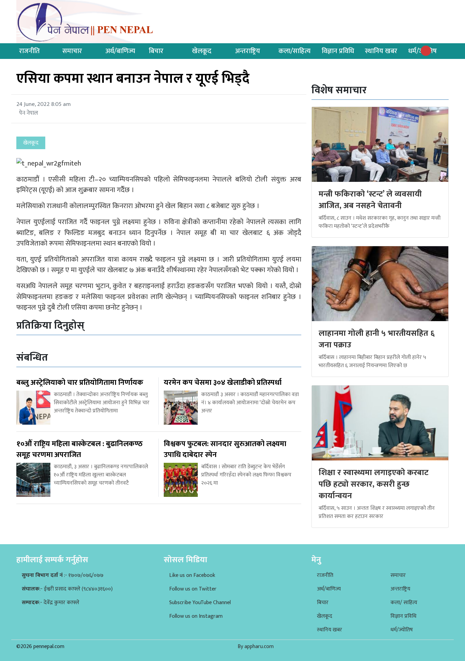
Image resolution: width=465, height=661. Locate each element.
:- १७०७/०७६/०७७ (62, 575)
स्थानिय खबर (381, 51)
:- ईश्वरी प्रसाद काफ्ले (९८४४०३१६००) (67, 589)
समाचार (72, 51)
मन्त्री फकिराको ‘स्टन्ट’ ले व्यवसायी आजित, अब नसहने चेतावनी (370, 200)
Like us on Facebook (192, 575)
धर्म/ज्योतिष (401, 629)
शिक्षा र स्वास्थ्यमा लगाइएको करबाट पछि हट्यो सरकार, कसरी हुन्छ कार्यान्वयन (374, 484)
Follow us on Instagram (196, 616)
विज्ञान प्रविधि (338, 51)
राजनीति (29, 51)
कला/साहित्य (294, 51)
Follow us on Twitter (193, 589)
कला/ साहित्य (403, 602)
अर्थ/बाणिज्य (120, 51)
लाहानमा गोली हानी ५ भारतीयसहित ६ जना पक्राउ (377, 339)
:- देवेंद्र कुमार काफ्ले (50, 602)
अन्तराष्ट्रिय (247, 51)
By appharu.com (256, 646)
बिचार (156, 51)
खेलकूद (201, 51)
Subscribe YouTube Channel (200, 602)
